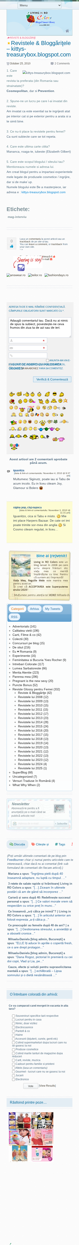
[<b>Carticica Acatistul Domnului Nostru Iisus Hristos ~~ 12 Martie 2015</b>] (20, 1146)
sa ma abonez (29, 368)
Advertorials (21, 626)
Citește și (42, 844)
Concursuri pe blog (26, 643)
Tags (61, 844)
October (14, 63)
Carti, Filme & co (24, 635)
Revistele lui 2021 (30, 751)
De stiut (18, 647)
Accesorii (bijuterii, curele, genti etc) (36, 1038)
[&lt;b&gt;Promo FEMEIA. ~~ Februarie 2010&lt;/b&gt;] (42, 1146)
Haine (19, 1034)
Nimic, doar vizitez (26, 1023)
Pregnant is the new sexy (30, 681)
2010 (27, 63)
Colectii (18, 639)
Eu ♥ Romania (22, 651)
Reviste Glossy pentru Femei (33, 689)
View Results (47, 1085)
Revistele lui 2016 (30, 730)
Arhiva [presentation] (34, 608)
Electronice (22, 1079)
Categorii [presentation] (17, 608)
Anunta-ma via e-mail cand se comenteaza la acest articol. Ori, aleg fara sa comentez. (39, 364)
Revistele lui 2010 (30, 705)
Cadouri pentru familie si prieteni (35, 1063)
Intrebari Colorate (25, 664)
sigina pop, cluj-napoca (27, 507)
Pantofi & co (23, 1031)
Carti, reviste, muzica (28, 1060)
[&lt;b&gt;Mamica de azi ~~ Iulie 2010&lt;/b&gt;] (20, 1130)
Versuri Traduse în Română (32, 781)
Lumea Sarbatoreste (27, 668)
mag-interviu (17, 217)
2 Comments (62, 63)
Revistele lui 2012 (30, 713)
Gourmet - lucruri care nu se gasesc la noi (40, 1071)
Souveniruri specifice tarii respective (37, 1015)
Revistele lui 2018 (30, 739)
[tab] (17, 608)
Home (67, 31)
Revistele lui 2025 (30, 768)
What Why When (24, 785)
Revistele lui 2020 (30, 747)
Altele (31, 1067)
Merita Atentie (22, 672)
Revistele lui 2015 (30, 726)
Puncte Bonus (22, 685)
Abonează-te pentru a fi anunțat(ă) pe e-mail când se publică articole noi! (28, 812)
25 (21, 63)
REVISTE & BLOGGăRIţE (23, 37)
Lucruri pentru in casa (28, 1019)
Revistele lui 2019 (30, 743)
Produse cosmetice (27, 1049)
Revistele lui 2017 (30, 734)
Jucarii (19, 1075)
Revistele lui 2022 (30, 755)
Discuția (19, 844)
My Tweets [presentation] (52, 608)
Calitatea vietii (22, 630)
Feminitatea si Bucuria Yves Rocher (37, 660)
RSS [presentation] (14, 617)
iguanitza (18, 470)
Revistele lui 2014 (30, 722)
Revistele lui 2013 (30, 718)
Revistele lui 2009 (30, 701)
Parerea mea (22, 676)
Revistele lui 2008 (30, 697)
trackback (25, 241)
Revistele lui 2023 (30, 760)
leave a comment (38, 244)
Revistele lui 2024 (30, 764)
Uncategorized (23, 776)
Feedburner (15, 859)
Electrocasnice (24, 1027)
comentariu (35, 239)
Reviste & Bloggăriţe (32, 693)
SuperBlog (20, 772)
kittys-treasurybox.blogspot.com (44, 192)
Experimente (21, 655)
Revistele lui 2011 (30, 709)
